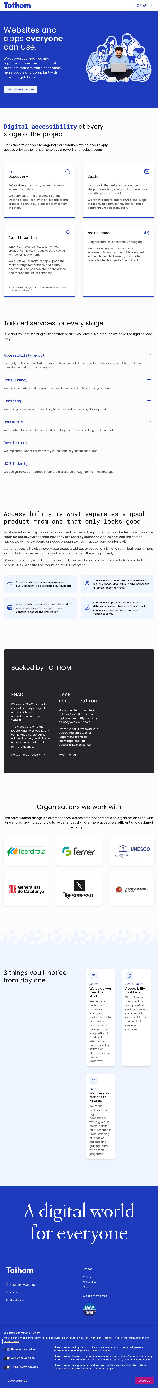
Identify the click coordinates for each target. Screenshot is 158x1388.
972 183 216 (16, 1292)
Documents (13, 421)
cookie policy (11, 1341)
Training (12, 400)
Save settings (17, 1381)
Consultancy (15, 379)
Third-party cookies (24, 1367)
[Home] (17, 5)
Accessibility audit (24, 355)
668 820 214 (17, 1300)
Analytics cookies (23, 1358)
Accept (144, 1381)
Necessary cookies (23, 1349)
